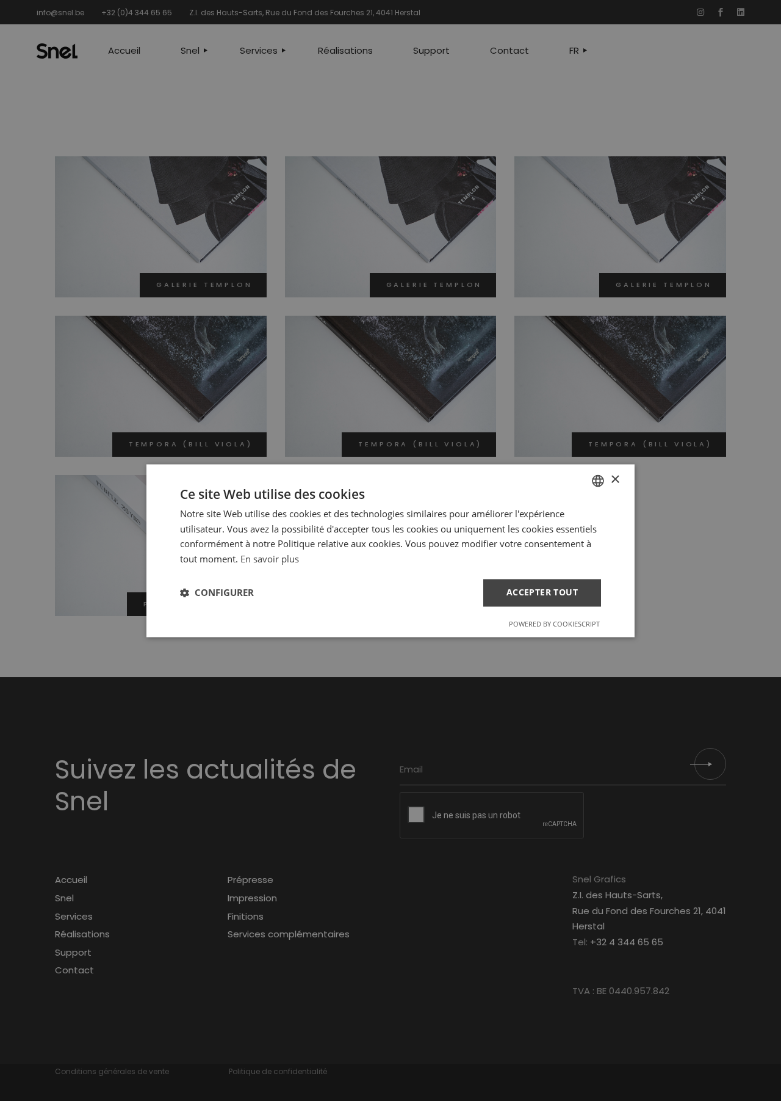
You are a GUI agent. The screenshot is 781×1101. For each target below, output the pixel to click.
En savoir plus (269, 559)
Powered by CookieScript (554, 623)
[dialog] (390, 550)
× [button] (614, 479)
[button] (217, 593)
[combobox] (598, 480)
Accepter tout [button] (542, 592)
